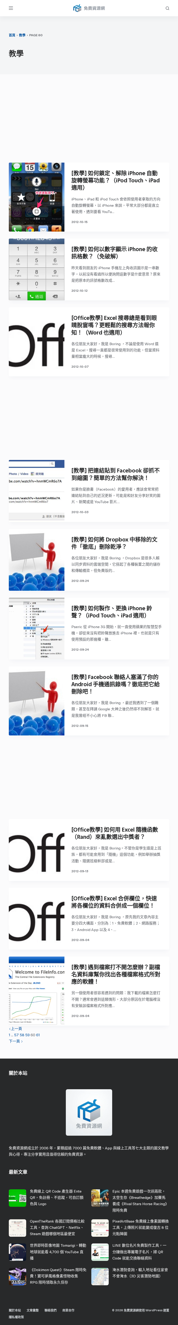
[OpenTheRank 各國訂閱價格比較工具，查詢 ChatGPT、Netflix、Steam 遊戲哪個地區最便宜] (17, 1228)
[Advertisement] (89, 120)
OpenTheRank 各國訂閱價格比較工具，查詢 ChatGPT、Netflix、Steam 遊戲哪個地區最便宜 (57, 1227)
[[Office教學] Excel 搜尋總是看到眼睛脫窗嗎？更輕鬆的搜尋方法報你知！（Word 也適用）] (36, 341)
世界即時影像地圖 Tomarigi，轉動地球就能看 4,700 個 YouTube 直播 (58, 1251)
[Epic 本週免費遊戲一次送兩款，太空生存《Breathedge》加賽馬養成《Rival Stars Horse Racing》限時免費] (100, 1198)
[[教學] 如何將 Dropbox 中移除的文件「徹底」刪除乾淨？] (36, 560)
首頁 (12, 35)
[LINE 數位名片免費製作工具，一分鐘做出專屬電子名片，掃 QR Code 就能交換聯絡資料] (100, 1252)
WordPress (154, 1310)
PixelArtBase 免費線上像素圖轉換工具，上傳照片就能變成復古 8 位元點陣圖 (140, 1227)
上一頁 (16, 1029)
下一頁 (15, 1041)
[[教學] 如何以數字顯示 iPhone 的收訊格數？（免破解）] (36, 269)
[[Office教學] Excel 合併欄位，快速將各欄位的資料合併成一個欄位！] (36, 919)
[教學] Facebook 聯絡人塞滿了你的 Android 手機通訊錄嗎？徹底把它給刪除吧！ (115, 684)
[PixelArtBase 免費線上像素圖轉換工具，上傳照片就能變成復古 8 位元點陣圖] (100, 1228)
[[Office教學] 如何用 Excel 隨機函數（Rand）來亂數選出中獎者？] (36, 850)
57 (16, 1035)
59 (27, 1035)
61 (38, 1035)
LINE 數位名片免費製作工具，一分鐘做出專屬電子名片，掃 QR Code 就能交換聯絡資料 (139, 1251)
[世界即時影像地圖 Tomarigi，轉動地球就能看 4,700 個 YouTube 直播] (17, 1252)
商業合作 (68, 1310)
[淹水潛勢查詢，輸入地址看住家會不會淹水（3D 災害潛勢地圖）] (100, 1276)
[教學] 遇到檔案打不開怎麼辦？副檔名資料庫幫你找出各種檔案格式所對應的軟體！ (115, 974)
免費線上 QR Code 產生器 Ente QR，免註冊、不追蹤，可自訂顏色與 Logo (56, 1197)
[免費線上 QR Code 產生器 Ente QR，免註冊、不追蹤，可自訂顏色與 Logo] (17, 1198)
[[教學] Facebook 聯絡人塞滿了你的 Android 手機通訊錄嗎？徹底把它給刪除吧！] (36, 700)
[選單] (11, 8)
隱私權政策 (16, 1317)
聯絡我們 (50, 1310)
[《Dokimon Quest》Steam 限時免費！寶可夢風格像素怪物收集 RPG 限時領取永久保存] (17, 1276)
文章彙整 (33, 1310)
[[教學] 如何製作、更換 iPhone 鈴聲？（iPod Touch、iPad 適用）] (36, 628)
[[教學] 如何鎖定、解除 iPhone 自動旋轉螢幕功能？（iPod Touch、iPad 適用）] (36, 197)
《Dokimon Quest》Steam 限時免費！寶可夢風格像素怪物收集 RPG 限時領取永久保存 (58, 1276)
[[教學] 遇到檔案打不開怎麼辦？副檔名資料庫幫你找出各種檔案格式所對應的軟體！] (36, 991)
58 (22, 1035)
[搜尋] (167, 8)
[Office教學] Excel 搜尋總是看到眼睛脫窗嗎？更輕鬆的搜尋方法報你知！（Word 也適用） (114, 325)
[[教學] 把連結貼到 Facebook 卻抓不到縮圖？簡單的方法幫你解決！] (36, 491)
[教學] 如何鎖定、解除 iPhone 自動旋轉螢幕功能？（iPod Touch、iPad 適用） (115, 180)
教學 (22, 35)
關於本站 (15, 1310)
